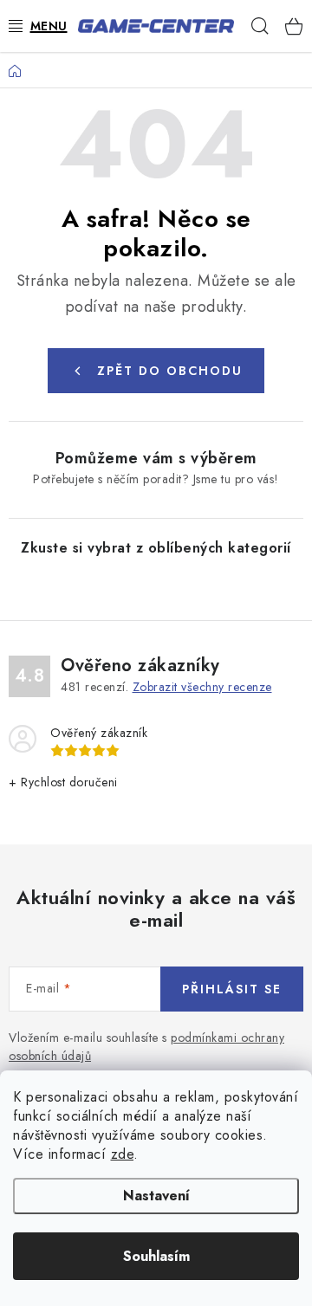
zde (122, 1154)
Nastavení (156, 1196)
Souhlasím (156, 1256)
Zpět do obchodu (170, 370)
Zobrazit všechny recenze (202, 686)
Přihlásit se (232, 989)
